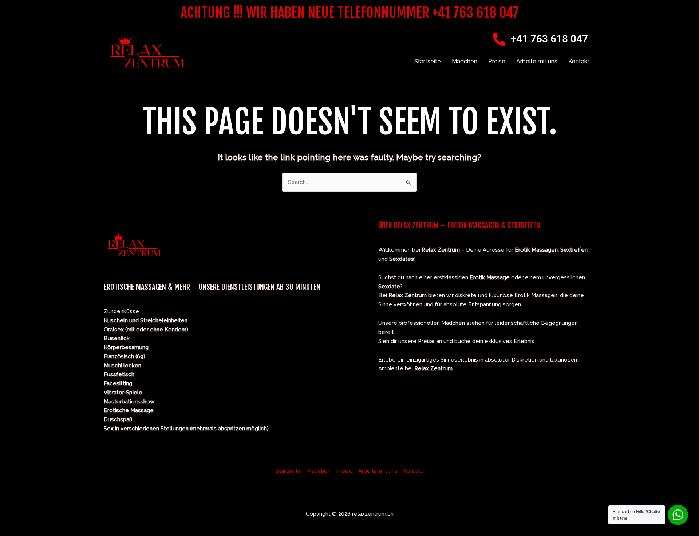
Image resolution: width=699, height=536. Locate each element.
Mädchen (464, 61)
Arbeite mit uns (536, 61)
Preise (496, 61)
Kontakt (578, 61)
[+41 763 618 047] (499, 39)
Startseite (427, 61)
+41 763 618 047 (549, 39)
